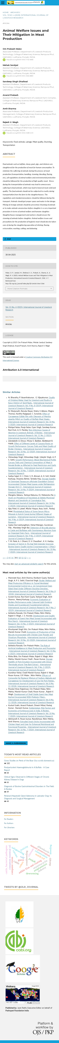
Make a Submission (16, 743)
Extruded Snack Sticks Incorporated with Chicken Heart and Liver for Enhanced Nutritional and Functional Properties (31, 724)
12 (25, 558)
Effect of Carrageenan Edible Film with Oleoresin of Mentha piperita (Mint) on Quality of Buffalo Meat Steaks (29, 416)
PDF (8, 239)
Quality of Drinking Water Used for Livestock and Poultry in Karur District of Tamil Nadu (31, 400)
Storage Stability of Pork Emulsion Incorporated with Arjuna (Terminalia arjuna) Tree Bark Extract (30, 662)
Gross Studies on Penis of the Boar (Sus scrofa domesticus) (29, 761)
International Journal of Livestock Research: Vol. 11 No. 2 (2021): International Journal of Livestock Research (31, 435)
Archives (15, 12)
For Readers (8, 819)
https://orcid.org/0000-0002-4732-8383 (19, 60)
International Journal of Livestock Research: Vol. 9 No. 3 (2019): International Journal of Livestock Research (30, 536)
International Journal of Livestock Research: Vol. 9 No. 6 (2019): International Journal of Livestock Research (31, 519)
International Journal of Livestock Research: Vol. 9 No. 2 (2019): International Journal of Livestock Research (29, 667)
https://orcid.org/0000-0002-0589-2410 (19, 133)
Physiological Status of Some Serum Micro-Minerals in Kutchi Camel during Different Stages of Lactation (30, 514)
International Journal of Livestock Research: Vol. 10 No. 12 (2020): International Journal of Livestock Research (32, 452)
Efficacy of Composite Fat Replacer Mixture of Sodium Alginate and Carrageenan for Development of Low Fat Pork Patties (32, 678)
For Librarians (9, 828)
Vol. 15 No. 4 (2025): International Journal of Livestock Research (25, 16)
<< (4, 558)
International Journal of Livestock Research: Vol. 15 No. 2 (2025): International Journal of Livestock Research (31, 624)
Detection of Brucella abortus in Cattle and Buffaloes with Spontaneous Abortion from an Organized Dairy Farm (32, 530)
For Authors (8, 823)
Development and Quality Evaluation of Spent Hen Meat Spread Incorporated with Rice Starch (32, 618)
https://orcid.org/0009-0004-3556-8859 (19, 76)
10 (20, 558)
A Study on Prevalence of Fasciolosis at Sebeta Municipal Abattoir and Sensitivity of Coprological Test (31, 498)
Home (6, 12)
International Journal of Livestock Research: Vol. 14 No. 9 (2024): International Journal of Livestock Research (31, 489)
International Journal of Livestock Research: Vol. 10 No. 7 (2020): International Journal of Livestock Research (31, 470)
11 (22, 558)
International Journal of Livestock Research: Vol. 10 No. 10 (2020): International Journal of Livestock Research (32, 640)
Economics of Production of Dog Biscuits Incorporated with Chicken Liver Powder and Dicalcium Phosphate (31, 635)
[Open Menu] (2, 2)
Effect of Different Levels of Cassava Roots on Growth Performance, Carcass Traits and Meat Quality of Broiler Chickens (32, 446)
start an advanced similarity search (28, 564)
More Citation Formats (17, 289)
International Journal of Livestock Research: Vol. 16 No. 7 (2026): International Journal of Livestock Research (32, 730)
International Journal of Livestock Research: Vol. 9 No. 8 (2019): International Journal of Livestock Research (30, 405)
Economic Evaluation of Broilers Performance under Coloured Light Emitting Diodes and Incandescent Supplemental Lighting (30, 602)
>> (30, 558)
